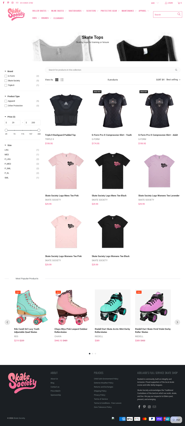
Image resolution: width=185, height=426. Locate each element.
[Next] (177, 322)
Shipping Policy (100, 391)
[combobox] (167, 14)
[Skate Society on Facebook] (3, 3)
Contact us (55, 387)
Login (170, 3)
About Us (54, 379)
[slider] (6, 130)
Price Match (55, 391)
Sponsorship (56, 395)
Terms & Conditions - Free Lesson (107, 403)
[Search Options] (177, 70)
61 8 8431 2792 (26, 3)
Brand (10, 71)
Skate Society (19, 418)
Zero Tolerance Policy (103, 407)
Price (11, 117)
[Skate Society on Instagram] (12, 3)
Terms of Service (101, 399)
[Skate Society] (16, 14)
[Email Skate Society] (17, 3)
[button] (41, 10)
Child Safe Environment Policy (106, 379)
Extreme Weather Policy (103, 383)
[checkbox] (22, 76)
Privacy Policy (99, 395)
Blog (52, 383)
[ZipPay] (115, 419)
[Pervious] (7, 322)
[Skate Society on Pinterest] (8, 3)
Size (10, 145)
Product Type (14, 96)
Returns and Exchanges (103, 387)
